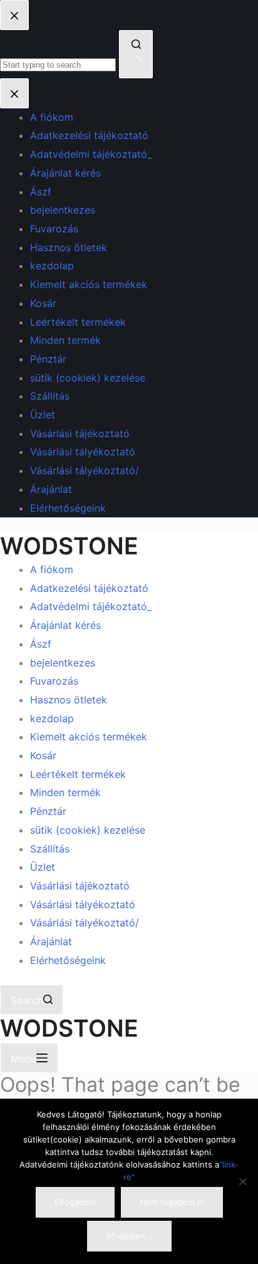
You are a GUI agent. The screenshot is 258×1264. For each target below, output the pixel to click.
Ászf (40, 644)
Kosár (43, 755)
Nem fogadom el (172, 1202)
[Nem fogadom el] (242, 1181)
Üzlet (42, 867)
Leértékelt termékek (78, 774)
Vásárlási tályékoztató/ (84, 922)
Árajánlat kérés (65, 625)
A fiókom (51, 569)
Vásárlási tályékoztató (82, 904)
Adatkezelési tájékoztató (89, 588)
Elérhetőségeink (68, 960)
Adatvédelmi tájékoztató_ (91, 606)
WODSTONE (69, 546)
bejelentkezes (62, 662)
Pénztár (48, 811)
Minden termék (65, 792)
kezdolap (52, 718)
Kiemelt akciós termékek (88, 736)
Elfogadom (75, 1202)
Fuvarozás (54, 681)
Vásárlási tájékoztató (80, 885)
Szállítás (50, 848)
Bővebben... (129, 1236)
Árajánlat (51, 941)
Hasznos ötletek (68, 699)
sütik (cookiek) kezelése (87, 830)
